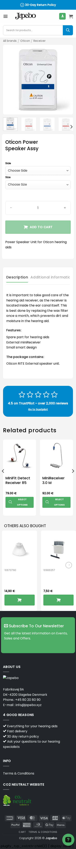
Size (8, 177)
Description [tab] (17, 277)
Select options (22, 502)
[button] (5, 16)
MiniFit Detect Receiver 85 (17, 480)
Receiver (39, 41)
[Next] (66, 80)
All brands (10, 41)
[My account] (62, 16)
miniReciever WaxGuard (55, 578)
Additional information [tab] (51, 277)
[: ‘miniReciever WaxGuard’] (58, 600)
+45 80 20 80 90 (28, 699)
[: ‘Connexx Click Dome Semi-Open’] (19, 600)
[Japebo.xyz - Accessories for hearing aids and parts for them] (25, 16)
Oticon (25, 41)
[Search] (68, 30)
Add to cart (41, 227)
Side (8, 163)
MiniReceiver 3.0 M (53, 480)
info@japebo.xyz (29, 705)
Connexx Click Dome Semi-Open (18, 581)
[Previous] (9, 80)
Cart (22, 832)
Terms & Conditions (18, 773)
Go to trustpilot (38, 409)
